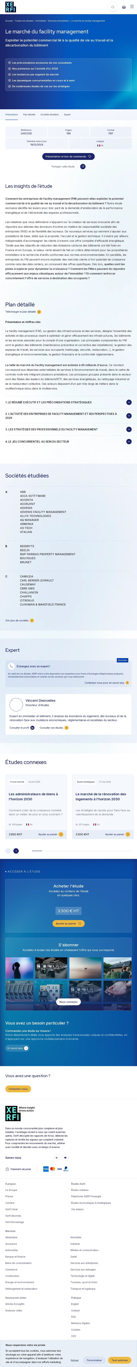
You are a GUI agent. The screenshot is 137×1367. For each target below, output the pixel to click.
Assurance (11, 1243)
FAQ (73, 1316)
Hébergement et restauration (21, 1288)
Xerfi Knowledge (14, 1222)
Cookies (75, 1329)
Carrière (9, 1202)
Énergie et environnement (19, 1282)
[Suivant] (16, 851)
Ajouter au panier (47, 834)
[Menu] (132, 6)
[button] (83, 166)
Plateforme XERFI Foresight (86, 1196)
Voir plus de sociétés (17, 620)
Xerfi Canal (11, 1209)
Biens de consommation (18, 1263)
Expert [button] (67, 114)
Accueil (9, 21)
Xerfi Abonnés (13, 1215)
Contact (75, 1310)
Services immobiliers (58, 21)
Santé (74, 1256)
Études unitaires (80, 1190)
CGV (73, 1336)
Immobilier (41, 21)
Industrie (75, 1243)
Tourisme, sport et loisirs (84, 1282)
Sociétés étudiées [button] (50, 114)
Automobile (11, 1250)
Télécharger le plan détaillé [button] (20, 311)
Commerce (11, 1269)
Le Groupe (11, 1190)
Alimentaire (11, 1237)
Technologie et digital (83, 1275)
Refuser (75, 1360)
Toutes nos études (24, 21)
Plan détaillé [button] (29, 114)
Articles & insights (14, 1304)
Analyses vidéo (13, 1310)
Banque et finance (15, 1256)
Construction (12, 1275)
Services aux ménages (83, 1269)
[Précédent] (8, 851)
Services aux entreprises (84, 1263)
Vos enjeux (77, 1209)
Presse (9, 1196)
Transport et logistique (83, 1288)
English (75, 1304)
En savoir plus (15, 1048)
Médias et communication (84, 1250)
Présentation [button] (11, 114)
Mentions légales (80, 1323)
